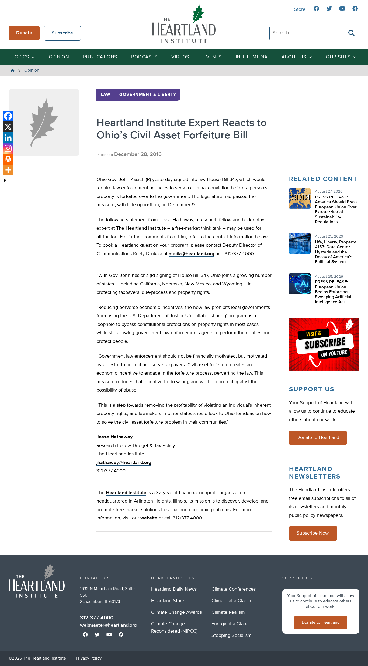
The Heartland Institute (184, 23)
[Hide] (5, 180)
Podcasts (144, 57)
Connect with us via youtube (342, 8)
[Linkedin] (8, 137)
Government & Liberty (147, 95)
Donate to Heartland (318, 437)
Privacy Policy (89, 658)
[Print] (8, 159)
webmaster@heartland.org (108, 625)
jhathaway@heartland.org (123, 462)
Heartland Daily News (174, 589)
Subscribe (62, 33)
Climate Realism (228, 612)
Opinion (59, 57)
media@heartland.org (191, 254)
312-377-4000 (96, 617)
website (148, 518)
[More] (8, 170)
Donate (24, 32)
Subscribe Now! (313, 533)
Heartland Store (167, 600)
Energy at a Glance (231, 624)
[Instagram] (8, 148)
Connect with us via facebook (316, 8)
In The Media (252, 57)
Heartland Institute (126, 492)
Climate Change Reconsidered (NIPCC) (174, 628)
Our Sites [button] (338, 57)
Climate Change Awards (176, 612)
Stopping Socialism (231, 635)
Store (299, 9)
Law (105, 95)
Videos (180, 57)
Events (212, 57)
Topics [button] (20, 57)
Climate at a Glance (231, 600)
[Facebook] (8, 116)
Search (352, 33)
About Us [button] (294, 57)
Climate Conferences (233, 589)
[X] (8, 126)
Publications (100, 57)
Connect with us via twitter (329, 8)
